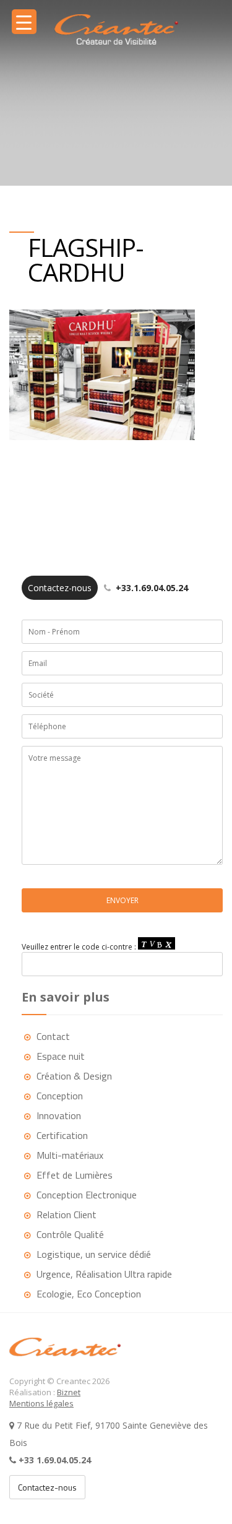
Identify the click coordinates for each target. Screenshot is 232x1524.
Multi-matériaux (70, 1155)
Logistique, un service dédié (94, 1254)
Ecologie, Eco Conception (89, 1293)
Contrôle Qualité (70, 1234)
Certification (62, 1135)
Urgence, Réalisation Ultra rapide (104, 1273)
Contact (53, 1036)
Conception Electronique (87, 1194)
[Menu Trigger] (24, 21)
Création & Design (74, 1075)
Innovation (59, 1115)
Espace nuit (61, 1056)
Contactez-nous (47, 1487)
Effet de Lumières (75, 1174)
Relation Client (67, 1214)
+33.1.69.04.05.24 (108, 588)
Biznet (68, 1392)
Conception (60, 1095)
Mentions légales (41, 1403)
